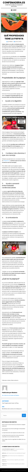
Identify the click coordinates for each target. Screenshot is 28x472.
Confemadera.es (14, 2)
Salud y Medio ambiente (13, 380)
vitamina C (6, 160)
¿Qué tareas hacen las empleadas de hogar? (16, 453)
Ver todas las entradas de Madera (10, 395)
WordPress (24, 470)
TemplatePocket (13, 470)
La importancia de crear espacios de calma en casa (13, 432)
